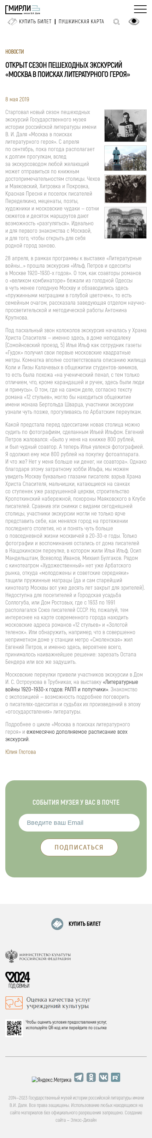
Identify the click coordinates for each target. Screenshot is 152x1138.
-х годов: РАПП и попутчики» (75, 689)
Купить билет (35, 21)
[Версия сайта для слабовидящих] (134, 21)
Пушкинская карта (81, 21)
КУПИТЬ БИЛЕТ (85, 924)
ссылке (100, 1028)
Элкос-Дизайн (84, 1120)
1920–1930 (32, 689)
